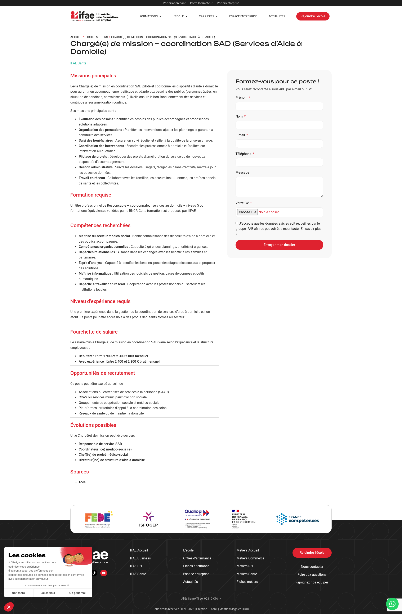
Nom (240, 116)
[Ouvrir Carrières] (216, 16)
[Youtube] (103, 573)
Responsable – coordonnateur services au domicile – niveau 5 (153, 205)
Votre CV (243, 203)
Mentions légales (230, 609)
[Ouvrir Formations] (160, 16)
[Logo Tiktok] (94, 573)
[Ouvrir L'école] (186, 16)
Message (242, 172)
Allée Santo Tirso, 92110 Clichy (201, 598)
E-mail (241, 135)
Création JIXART (207, 609)
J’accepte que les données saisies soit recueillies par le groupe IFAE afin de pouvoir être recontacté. (279, 228)
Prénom (242, 98)
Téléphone (244, 154)
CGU (246, 609)
